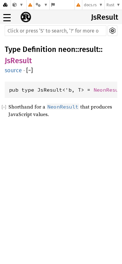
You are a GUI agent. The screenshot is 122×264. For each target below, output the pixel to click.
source (13, 70)
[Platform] (41, 5)
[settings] (112, 30)
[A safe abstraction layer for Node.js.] (18, 5)
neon (66, 49)
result (89, 49)
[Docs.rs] (5, 5)
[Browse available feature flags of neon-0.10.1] (53, 5)
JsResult (104, 17)
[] (29, 70)
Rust (110, 5)
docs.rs (90, 5)
